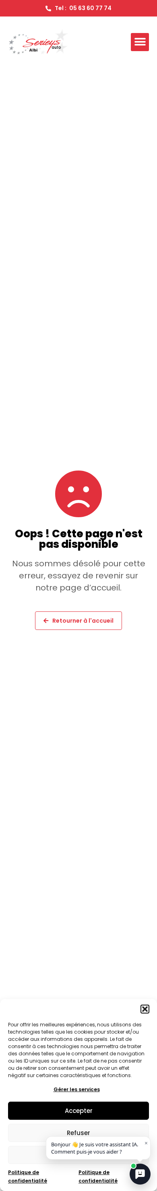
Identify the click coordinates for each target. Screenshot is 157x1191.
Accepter (79, 1110)
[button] (145, 1009)
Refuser (78, 1133)
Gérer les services (77, 1089)
